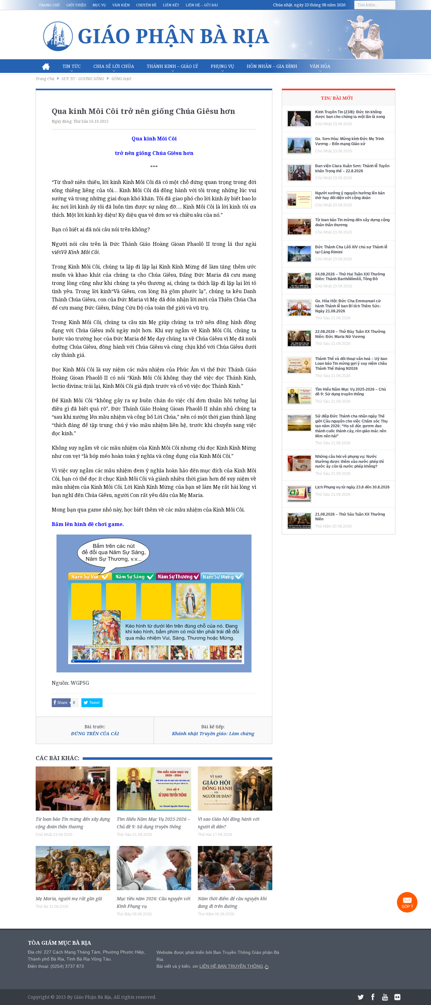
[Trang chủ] (46, 66)
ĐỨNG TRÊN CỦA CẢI (95, 733)
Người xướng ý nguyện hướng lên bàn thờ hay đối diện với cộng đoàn (350, 195)
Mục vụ (99, 5)
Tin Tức (71, 66)
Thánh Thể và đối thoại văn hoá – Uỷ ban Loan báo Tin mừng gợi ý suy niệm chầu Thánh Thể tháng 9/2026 (351, 364)
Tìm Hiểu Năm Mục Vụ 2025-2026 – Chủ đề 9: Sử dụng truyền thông (350, 392)
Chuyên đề (146, 5)
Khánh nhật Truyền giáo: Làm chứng (213, 733)
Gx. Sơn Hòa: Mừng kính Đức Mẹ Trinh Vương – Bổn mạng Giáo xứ (349, 141)
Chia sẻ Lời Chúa (113, 66)
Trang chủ (49, 5)
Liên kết (171, 5)
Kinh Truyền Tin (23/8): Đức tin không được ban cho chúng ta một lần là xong (350, 114)
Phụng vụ (222, 66)
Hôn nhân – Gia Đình (272, 66)
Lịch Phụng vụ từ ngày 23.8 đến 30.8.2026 (352, 487)
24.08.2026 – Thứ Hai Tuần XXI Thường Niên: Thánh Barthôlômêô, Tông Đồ (350, 276)
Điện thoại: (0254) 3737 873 (56, 966)
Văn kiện (121, 5)
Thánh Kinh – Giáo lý (172, 66)
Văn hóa (320, 66)
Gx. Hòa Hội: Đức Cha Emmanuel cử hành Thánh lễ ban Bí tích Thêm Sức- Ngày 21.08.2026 (348, 306)
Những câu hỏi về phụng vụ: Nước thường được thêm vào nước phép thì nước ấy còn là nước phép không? (349, 461)
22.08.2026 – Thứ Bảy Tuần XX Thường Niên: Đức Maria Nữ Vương (350, 334)
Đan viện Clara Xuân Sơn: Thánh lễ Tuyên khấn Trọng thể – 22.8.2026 (352, 168)
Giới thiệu (76, 5)
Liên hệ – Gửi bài (202, 5)
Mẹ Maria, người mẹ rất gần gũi (69, 899)
